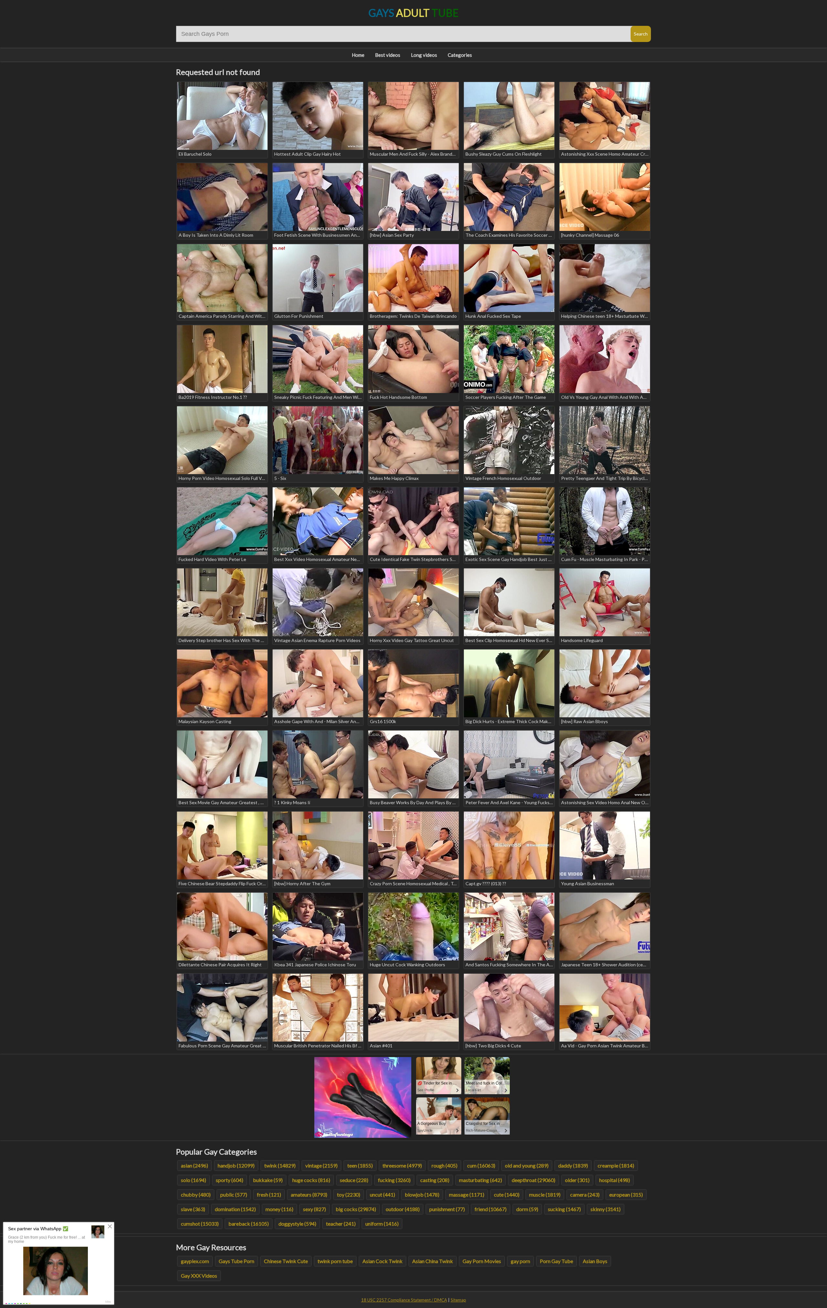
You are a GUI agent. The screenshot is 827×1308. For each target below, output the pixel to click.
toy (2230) (348, 1194)
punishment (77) (447, 1209)
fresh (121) (269, 1194)
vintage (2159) (321, 1165)
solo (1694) (193, 1180)
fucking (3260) (394, 1180)
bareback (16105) (248, 1223)
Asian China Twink (432, 1261)
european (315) (626, 1194)
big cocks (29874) (356, 1209)
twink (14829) (280, 1165)
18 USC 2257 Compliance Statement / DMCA (404, 1300)
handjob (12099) (236, 1165)
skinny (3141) (606, 1209)
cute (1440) (506, 1194)
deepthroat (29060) (533, 1180)
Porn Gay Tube (556, 1261)
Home (358, 55)
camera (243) (585, 1194)
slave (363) (193, 1209)
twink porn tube (335, 1261)
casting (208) (434, 1180)
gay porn (520, 1261)
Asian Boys (595, 1261)
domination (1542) (235, 1209)
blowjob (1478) (422, 1194)
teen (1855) (360, 1165)
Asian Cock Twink (382, 1261)
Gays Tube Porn (236, 1261)
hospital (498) (614, 1180)
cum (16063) (481, 1165)
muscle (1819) (544, 1194)
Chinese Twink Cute (286, 1261)
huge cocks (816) (311, 1180)
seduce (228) (354, 1180)
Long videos (424, 55)
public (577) (233, 1194)
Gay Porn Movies (482, 1261)
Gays (414, 12)
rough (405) (444, 1165)
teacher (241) (341, 1223)
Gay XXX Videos (199, 1275)
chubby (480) (196, 1194)
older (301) (577, 1180)
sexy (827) (314, 1209)
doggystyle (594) (297, 1223)
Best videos (387, 55)
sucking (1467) (564, 1209)
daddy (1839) (573, 1165)
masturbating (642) (480, 1180)
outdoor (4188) (403, 1209)
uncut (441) (382, 1194)
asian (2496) (194, 1165)
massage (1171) (466, 1194)
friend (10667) (491, 1209)
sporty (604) (229, 1180)
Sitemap (458, 1300)
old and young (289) (527, 1165)
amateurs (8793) (309, 1194)
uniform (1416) (382, 1223)
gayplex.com (195, 1261)
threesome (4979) (402, 1165)
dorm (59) (527, 1209)
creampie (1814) (616, 1165)
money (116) (279, 1209)
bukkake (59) (268, 1180)
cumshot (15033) (200, 1223)
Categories (460, 55)
